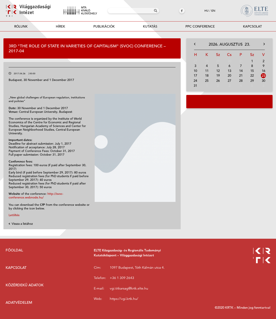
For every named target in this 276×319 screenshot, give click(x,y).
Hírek (60, 26)
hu (206, 10)
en (213, 10)
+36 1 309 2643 (122, 278)
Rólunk (21, 26)
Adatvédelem (19, 302)
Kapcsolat (252, 26)
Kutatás (150, 26)
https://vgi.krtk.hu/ (124, 299)
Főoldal (14, 250)
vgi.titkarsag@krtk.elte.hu (129, 288)
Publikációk (104, 26)
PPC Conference (200, 26)
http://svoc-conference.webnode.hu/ (36, 195)
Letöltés (14, 215)
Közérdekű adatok (25, 285)
